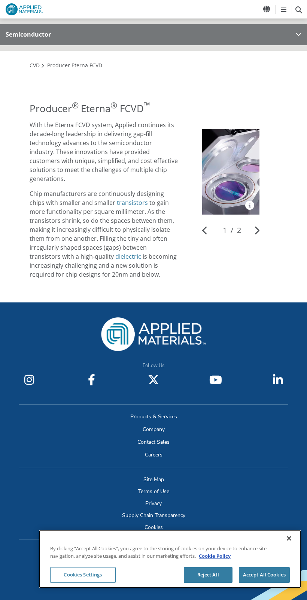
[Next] (256, 230)
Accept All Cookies (264, 574)
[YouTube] (215, 380)
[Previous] (205, 230)
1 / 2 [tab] (232, 230)
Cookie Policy (215, 556)
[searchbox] (298, 9)
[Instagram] (29, 380)
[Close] (289, 538)
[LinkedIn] (278, 380)
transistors (132, 203)
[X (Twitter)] (153, 380)
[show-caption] (249, 205)
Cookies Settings (83, 574)
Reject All (208, 574)
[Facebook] (91, 380)
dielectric (128, 256)
